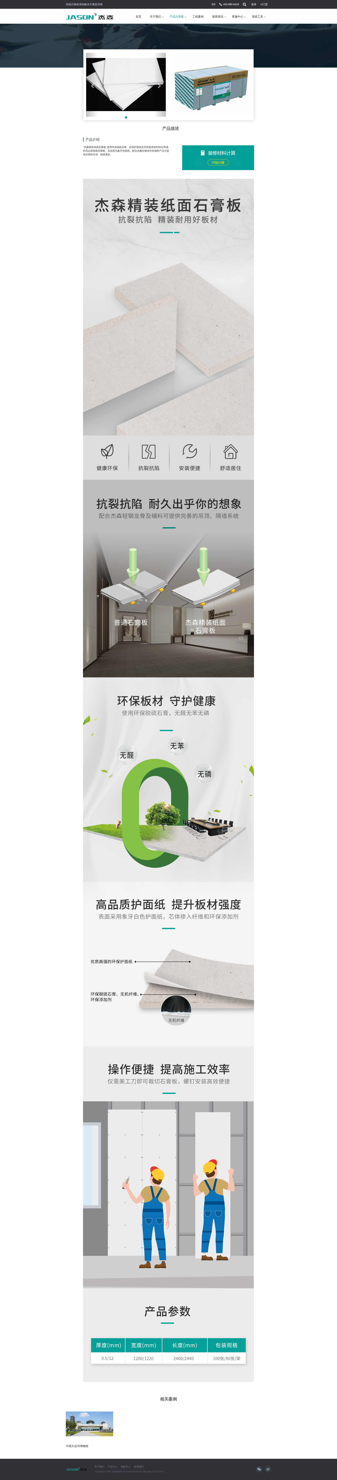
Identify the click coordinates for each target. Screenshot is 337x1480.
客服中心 (237, 16)
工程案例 (198, 16)
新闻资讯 (217, 16)
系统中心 (126, 1466)
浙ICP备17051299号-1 (153, 1471)
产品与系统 (177, 16)
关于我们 (155, 16)
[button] (92, 85)
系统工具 (257, 16)
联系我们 (139, 1466)
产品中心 (112, 1466)
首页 (138, 16)
